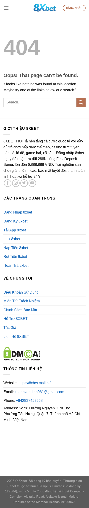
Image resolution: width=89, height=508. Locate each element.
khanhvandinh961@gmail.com (39, 392)
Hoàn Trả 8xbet (15, 265)
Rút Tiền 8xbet (15, 256)
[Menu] (6, 8)
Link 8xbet (11, 239)
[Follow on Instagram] (16, 183)
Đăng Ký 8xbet (15, 221)
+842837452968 (29, 401)
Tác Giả (9, 328)
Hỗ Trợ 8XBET (15, 319)
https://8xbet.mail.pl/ (34, 383)
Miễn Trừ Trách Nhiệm (21, 301)
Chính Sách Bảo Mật (20, 310)
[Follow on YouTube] (32, 183)
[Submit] (81, 102)
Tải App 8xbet (14, 230)
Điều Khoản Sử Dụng (21, 292)
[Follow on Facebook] (7, 183)
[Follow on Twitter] (24, 183)
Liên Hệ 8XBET (16, 337)
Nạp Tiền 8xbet (15, 248)
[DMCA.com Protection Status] (21, 353)
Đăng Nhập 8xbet (17, 212)
